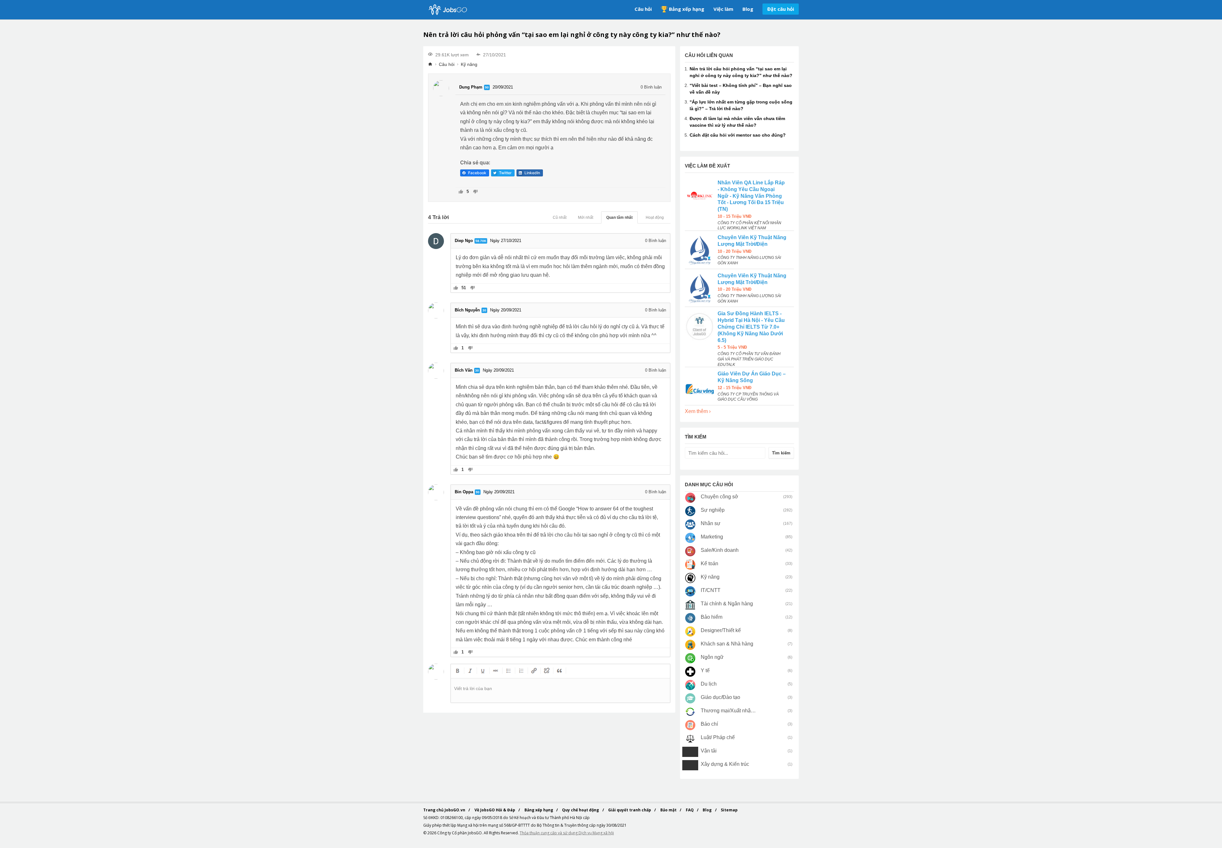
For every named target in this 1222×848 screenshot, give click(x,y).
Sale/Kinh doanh (720, 550)
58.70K (480, 241)
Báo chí (709, 724)
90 (487, 87)
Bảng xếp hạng (686, 9)
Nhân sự (710, 523)
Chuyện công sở (719, 496)
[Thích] (461, 192)
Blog (747, 9)
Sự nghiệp (713, 510)
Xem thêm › (698, 411)
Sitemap (729, 810)
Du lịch (709, 684)
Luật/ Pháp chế (718, 737)
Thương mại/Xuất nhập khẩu (728, 710)
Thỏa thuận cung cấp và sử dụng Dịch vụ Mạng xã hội (567, 833)
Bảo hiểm (711, 617)
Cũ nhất (559, 217)
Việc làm (723, 9)
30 (484, 310)
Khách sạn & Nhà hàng (727, 643)
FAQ (690, 810)
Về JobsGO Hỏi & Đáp (495, 810)
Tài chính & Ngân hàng (727, 603)
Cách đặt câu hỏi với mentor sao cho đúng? (738, 135)
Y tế (705, 670)
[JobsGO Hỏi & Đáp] (447, 9)
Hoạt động (655, 217)
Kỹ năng (469, 64)
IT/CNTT (710, 590)
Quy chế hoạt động (581, 810)
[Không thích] (475, 192)
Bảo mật (669, 810)
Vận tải (709, 750)
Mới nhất (585, 217)
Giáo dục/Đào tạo (720, 697)
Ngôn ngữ (712, 657)
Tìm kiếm (781, 453)
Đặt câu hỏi (780, 9)
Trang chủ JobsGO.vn (444, 810)
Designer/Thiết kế (721, 630)
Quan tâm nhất (619, 217)
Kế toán (709, 563)
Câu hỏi (643, 9)
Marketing (712, 536)
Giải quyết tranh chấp (630, 810)
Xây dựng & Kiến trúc (725, 764)
